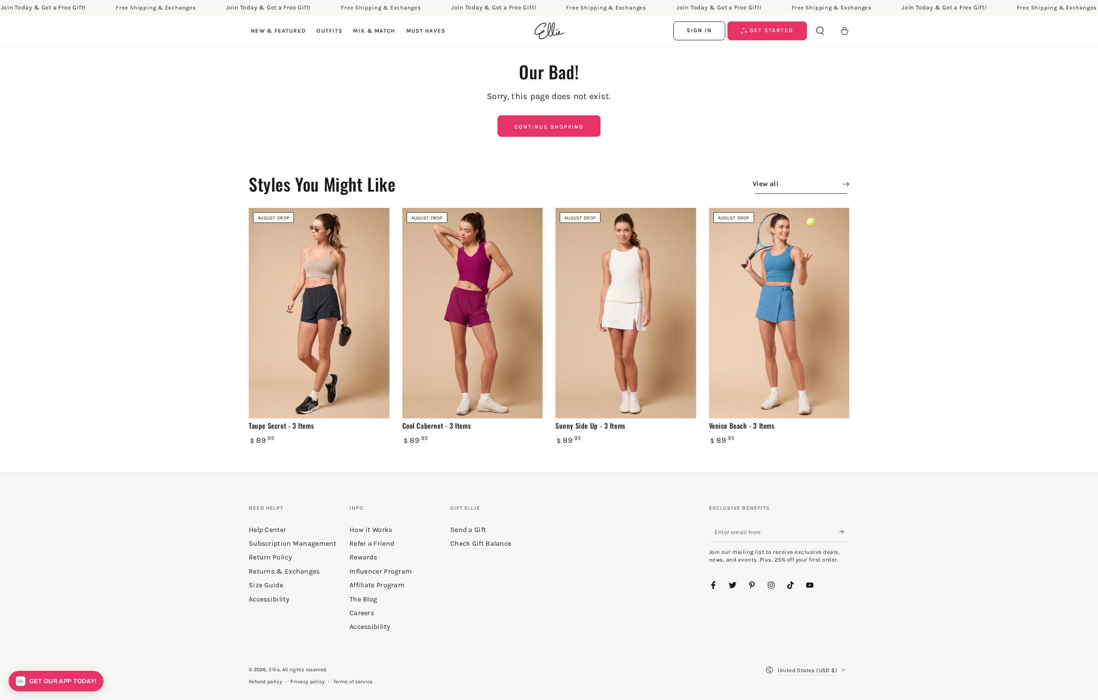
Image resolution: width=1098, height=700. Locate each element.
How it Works (371, 530)
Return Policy (270, 557)
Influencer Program (381, 571)
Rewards (363, 557)
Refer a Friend (372, 543)
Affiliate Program (377, 585)
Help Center (267, 530)
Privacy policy (307, 682)
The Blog (363, 599)
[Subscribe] (844, 532)
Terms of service (353, 682)
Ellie (274, 670)
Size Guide (266, 585)
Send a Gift (468, 530)
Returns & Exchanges (284, 571)
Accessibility (370, 626)
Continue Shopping (548, 126)
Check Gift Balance (480, 543)
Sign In (699, 30)
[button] (820, 30)
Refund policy (265, 682)
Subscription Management (292, 543)
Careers (362, 613)
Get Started (770, 30)
